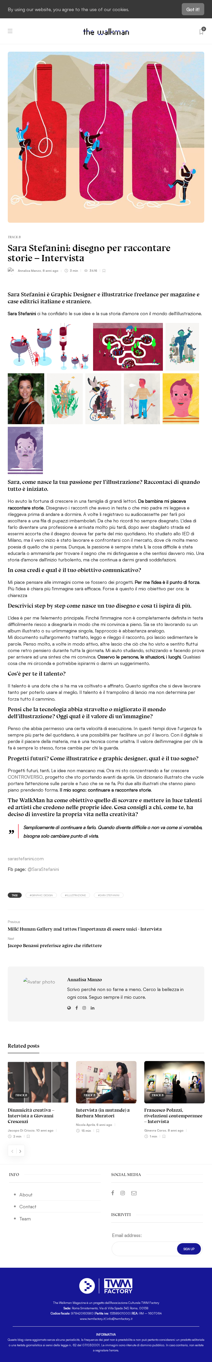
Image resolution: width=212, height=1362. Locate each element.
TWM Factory (150, 1302)
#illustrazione (75, 895)
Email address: (127, 1235)
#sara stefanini (108, 895)
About (26, 1194)
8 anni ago (50, 270)
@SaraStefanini (43, 868)
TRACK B (14, 237)
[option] (38, 1100)
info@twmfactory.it (119, 1318)
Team (25, 1218)
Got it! (193, 9)
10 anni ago (45, 1130)
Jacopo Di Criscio (21, 1130)
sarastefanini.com (26, 858)
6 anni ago (104, 1124)
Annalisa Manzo (29, 270)
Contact (27, 1206)
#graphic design (41, 895)
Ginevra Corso (155, 1130)
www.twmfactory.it (92, 1318)
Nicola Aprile (85, 1124)
